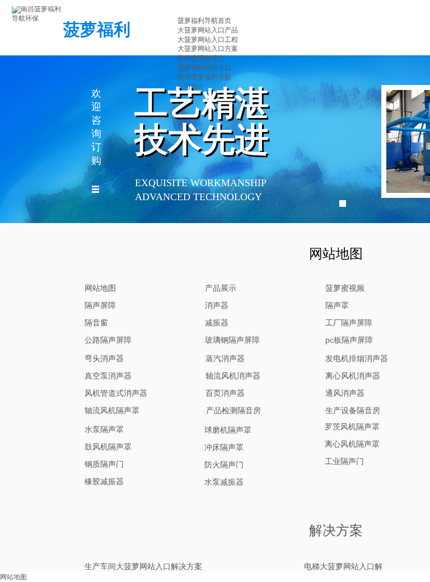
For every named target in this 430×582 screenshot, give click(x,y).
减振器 (216, 322)
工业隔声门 (344, 461)
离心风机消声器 (352, 375)
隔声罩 (337, 305)
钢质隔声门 (104, 464)
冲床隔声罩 (224, 447)
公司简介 (190, 87)
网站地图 (100, 287)
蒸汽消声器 (225, 358)
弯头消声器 (104, 358)
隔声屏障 (100, 305)
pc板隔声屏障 (349, 339)
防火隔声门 (224, 464)
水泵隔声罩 (104, 429)
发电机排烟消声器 (356, 358)
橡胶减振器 (104, 481)
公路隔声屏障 (108, 339)
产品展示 (220, 287)
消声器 (216, 305)
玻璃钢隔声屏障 (232, 339)
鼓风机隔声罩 (108, 446)
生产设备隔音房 (352, 410)
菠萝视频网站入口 (204, 68)
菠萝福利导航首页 (204, 21)
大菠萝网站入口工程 (207, 40)
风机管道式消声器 (116, 393)
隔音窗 (96, 322)
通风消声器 (344, 393)
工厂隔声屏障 (348, 322)
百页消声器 (225, 393)
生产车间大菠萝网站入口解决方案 (143, 566)
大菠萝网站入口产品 (207, 30)
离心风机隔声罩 (352, 443)
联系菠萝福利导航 (204, 77)
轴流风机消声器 (232, 375)
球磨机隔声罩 (227, 429)
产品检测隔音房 (233, 410)
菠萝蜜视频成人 (201, 58)
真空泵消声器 (108, 375)
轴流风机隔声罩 (112, 410)
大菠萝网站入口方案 (207, 49)
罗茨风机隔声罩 (352, 426)
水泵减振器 (224, 481)
